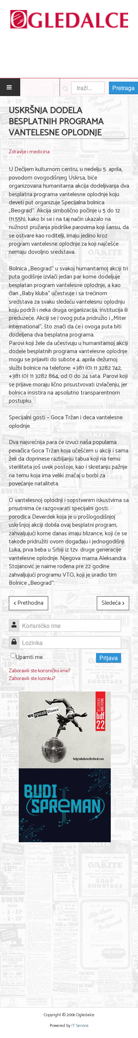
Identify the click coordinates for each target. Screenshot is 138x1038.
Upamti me (29, 657)
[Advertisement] (69, 920)
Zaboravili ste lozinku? (32, 679)
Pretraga (123, 87)
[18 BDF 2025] (65, 730)
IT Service (80, 1025)
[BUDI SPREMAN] (65, 805)
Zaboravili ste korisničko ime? (39, 671)
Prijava (108, 657)
